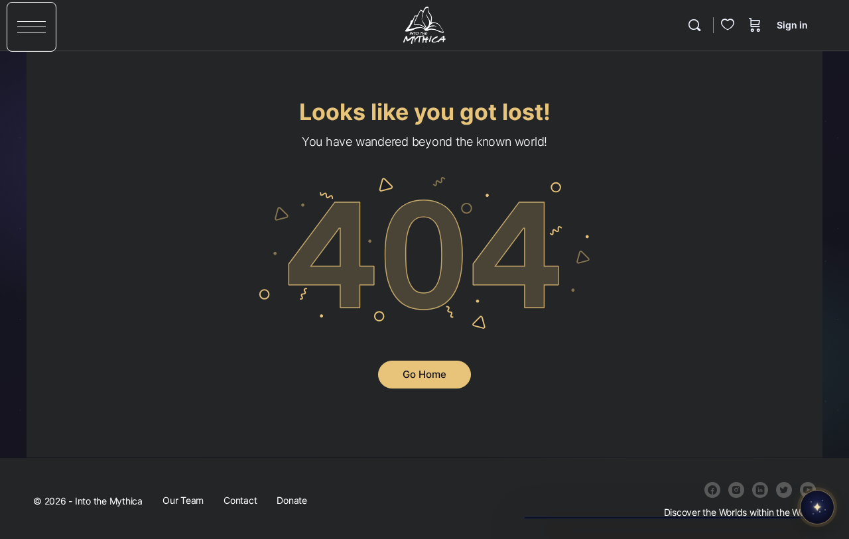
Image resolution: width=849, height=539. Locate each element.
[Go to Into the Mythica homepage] (424, 24)
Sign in (792, 24)
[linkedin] (760, 490)
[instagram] (736, 490)
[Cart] (754, 25)
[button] (31, 27)
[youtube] (808, 490)
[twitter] (784, 490)
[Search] (694, 25)
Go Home (424, 374)
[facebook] (712, 490)
